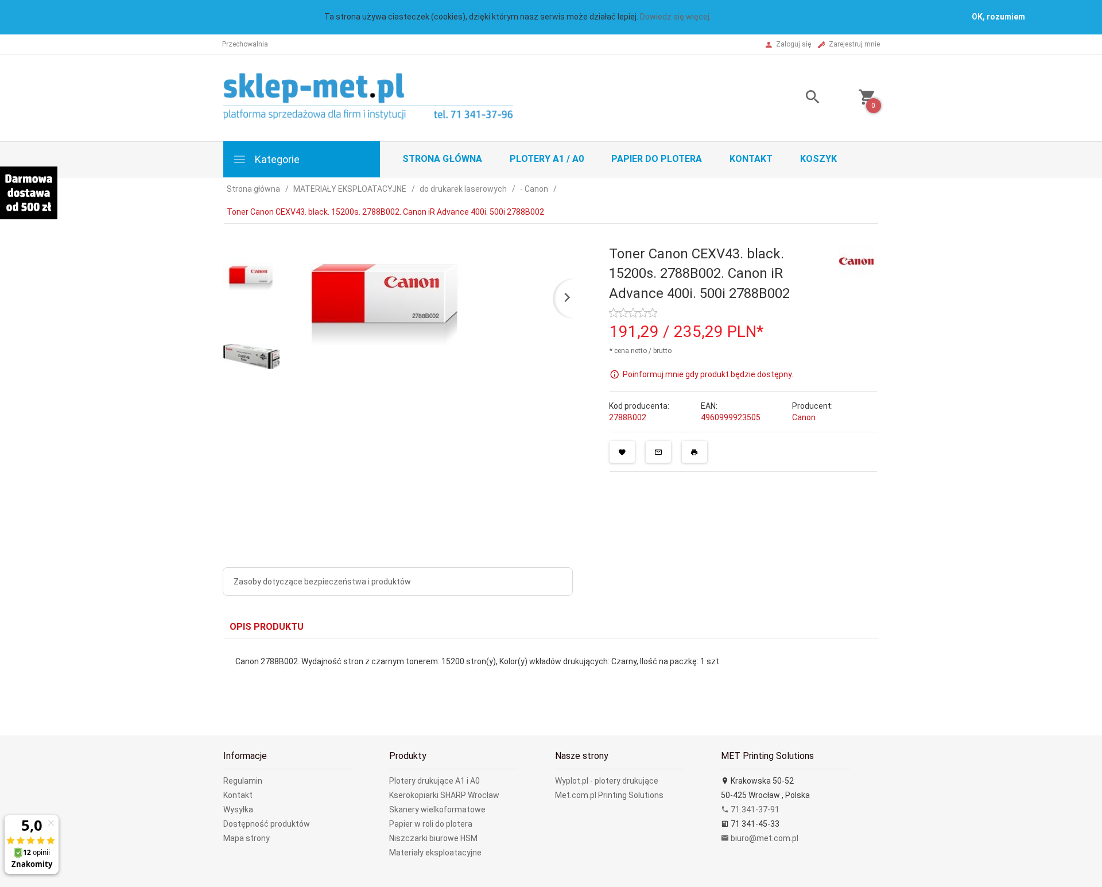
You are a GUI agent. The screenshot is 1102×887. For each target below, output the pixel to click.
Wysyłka (238, 809)
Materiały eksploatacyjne (435, 852)
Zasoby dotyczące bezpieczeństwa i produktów (322, 581)
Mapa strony (246, 838)
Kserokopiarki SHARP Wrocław (444, 795)
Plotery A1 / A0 (547, 158)
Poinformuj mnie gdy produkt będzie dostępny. (708, 374)
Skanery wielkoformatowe (437, 809)
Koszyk (818, 158)
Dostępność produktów (266, 823)
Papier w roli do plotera (430, 823)
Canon (804, 417)
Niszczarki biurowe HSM (433, 838)
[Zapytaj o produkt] (658, 452)
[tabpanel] (551, 678)
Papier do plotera (656, 158)
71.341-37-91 (754, 809)
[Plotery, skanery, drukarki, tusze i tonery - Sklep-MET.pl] (382, 97)
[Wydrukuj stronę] (694, 452)
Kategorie (276, 159)
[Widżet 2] (28, 192)
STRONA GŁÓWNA (442, 158)
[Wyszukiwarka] (798, 98)
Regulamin (242, 780)
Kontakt (751, 158)
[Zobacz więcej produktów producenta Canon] (856, 260)
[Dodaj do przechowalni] (622, 452)
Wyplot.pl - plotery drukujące (606, 780)
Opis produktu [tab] (267, 626)
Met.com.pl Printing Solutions (609, 795)
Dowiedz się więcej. (675, 16)
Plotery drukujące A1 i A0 (434, 780)
